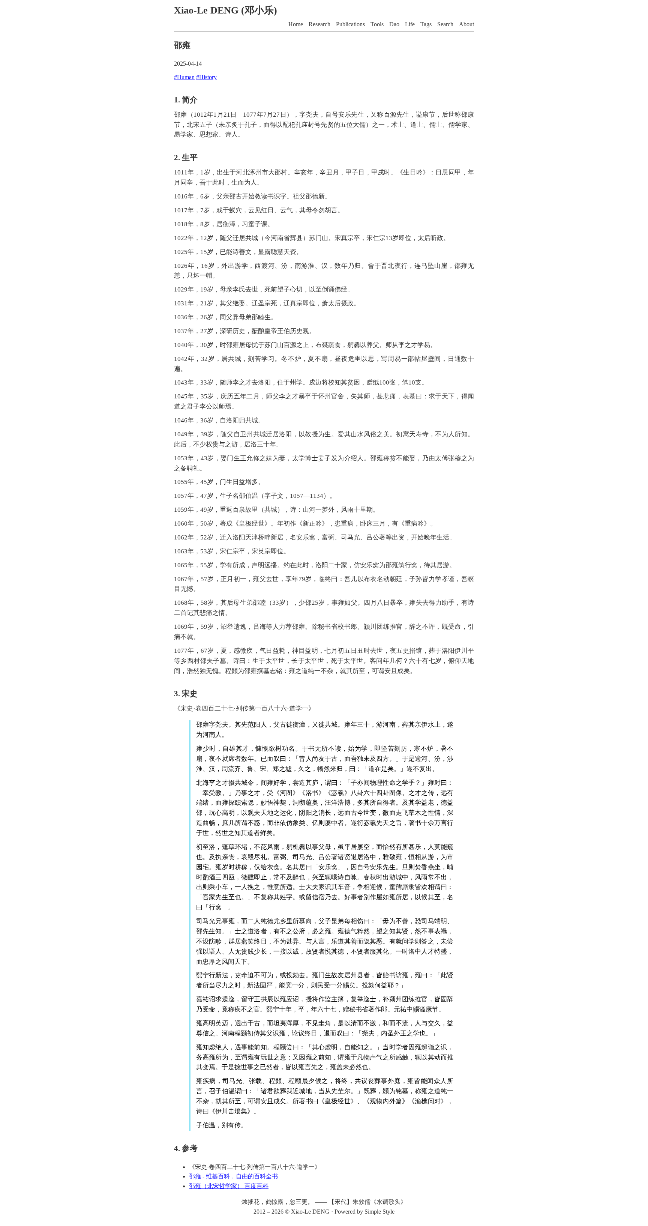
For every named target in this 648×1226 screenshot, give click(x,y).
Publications (350, 24)
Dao (394, 24)
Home (295, 24)
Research (319, 24)
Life (410, 24)
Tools (377, 24)
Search (445, 24)
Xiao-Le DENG (310, 1211)
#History (206, 77)
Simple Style (379, 1211)
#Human (184, 77)
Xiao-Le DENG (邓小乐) (225, 10)
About (466, 24)
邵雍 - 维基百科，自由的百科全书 (233, 1176)
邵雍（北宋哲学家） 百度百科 (228, 1186)
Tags (426, 24)
